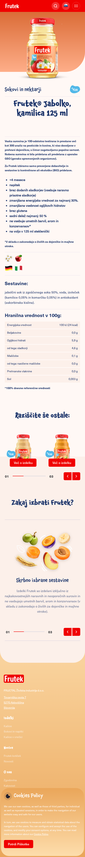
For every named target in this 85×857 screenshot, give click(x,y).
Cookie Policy (41, 834)
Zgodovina (10, 780)
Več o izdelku (23, 462)
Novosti (8, 761)
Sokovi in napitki (13, 731)
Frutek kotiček (12, 756)
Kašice (8, 726)
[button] (68, 476)
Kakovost (9, 785)
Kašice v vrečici (13, 737)
